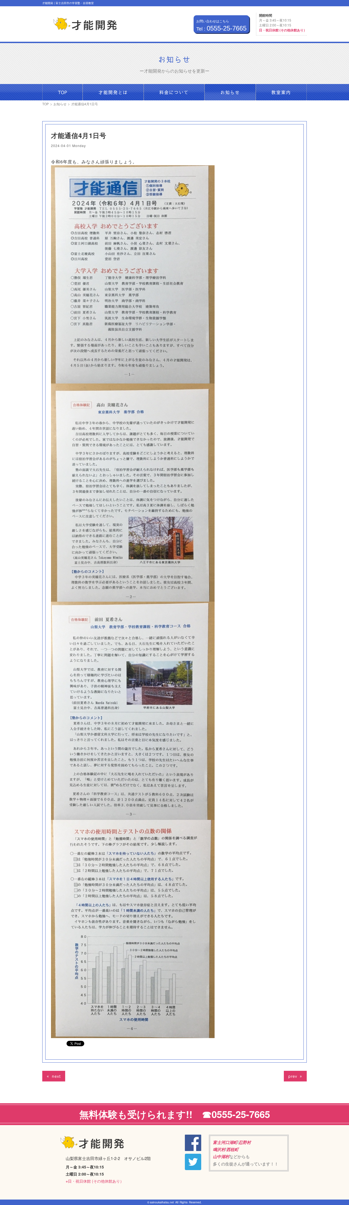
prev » (295, 1076)
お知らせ (60, 104)
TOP (45, 104)
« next (54, 1076)
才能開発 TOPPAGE (85, 24)
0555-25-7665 (221, 28)
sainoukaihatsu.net (162, 1202)
